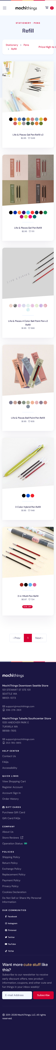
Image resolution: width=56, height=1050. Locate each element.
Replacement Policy (13, 874)
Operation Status (12, 843)
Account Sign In (11, 793)
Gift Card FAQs (11, 818)
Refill (28, 30)
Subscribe (45, 995)
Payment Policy (11, 880)
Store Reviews (11, 837)
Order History (10, 799)
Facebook (13, 916)
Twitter (12, 937)
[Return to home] (26, 8)
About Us (7, 832)
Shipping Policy (11, 857)
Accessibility (9, 768)
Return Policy (10, 863)
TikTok (11, 951)
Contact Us (9, 756)
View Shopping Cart (14, 781)
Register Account (12, 787)
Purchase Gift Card (13, 812)
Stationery (23, 23)
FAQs (5, 762)
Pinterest (13, 930)
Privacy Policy (10, 886)
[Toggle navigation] (4, 8)
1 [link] (27, 638)
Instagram (13, 923)
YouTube (12, 944)
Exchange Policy (11, 869)
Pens (37, 23)
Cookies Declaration (14, 892)
